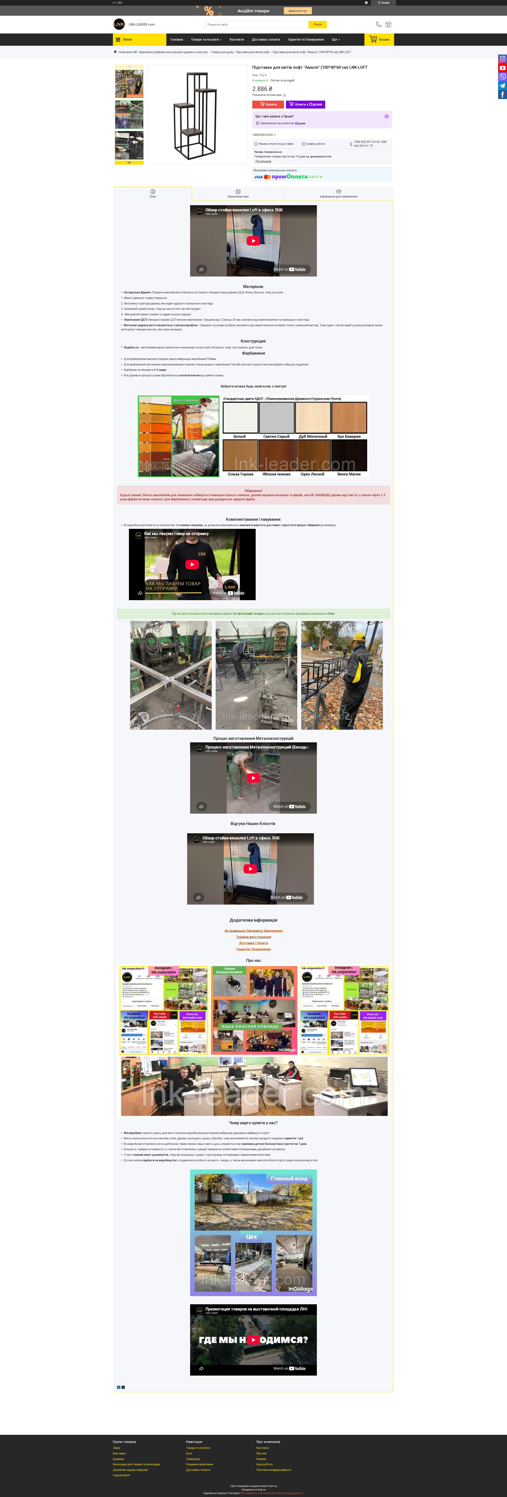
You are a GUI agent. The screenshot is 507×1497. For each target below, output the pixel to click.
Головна (176, 39)
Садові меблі (121, 1475)
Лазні (116, 1447)
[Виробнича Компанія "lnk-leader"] (119, 24)
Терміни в (243, 937)
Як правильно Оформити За (246, 931)
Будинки (118, 1459)
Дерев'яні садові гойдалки (130, 1469)
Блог (189, 1453)
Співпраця (193, 1459)
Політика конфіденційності (273, 1469)
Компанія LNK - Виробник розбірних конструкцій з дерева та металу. (163, 52)
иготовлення (261, 937)
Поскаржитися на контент (256, 1493)
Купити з (301, 104)
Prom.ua (272, 1486)
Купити (271, 104)
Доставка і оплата (266, 39)
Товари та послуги (205, 39)
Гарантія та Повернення (306, 39)
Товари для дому (222, 52)
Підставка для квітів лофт (253, 52)
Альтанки (119, 1453)
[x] (123, 1387)
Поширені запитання (199, 1464)
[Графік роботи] (388, 25)
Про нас (261, 1453)
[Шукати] (318, 24)
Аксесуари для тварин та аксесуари (136, 1464)
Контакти (237, 39)
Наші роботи (264, 1464)
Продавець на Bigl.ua (254, 1489)
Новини (261, 1459)
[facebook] (118, 1387)
